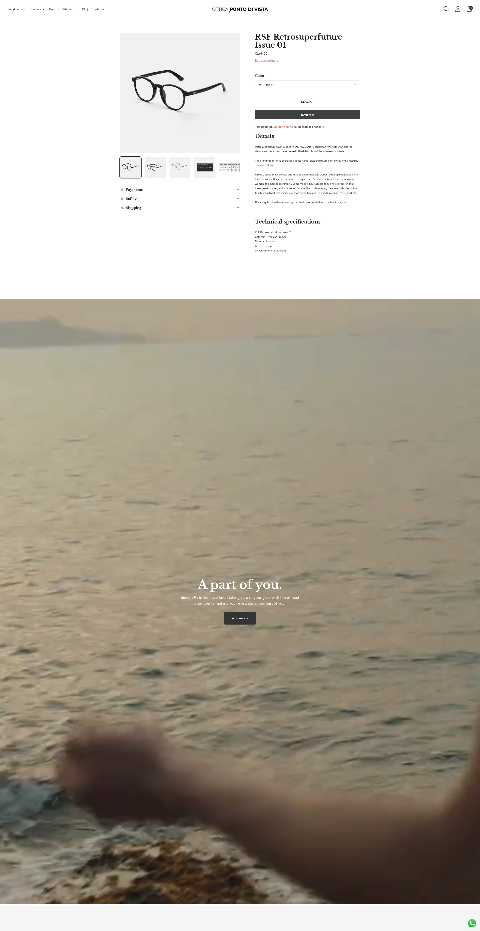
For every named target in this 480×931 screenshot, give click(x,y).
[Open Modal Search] (446, 9)
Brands (54, 9)
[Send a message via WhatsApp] (472, 923)
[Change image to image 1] (130, 167)
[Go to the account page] (458, 9)
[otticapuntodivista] (240, 9)
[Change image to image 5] (229, 167)
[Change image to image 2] (155, 167)
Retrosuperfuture (266, 60)
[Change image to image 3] (180, 167)
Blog (85, 9)
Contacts (98, 9)
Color (259, 76)
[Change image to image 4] (204, 167)
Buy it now (307, 114)
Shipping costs (283, 127)
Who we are (70, 9)
